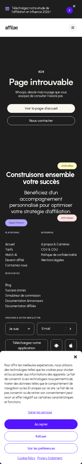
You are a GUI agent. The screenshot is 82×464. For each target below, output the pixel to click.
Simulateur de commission (23, 296)
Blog (8, 285)
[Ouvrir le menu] (73, 27)
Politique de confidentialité (59, 255)
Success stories (15, 290)
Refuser (41, 436)
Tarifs (9, 249)
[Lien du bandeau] (69, 10)
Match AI (11, 255)
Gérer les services (40, 412)
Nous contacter (41, 121)
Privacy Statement (50, 458)
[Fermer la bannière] (74, 7)
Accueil (10, 244)
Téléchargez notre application (26, 345)
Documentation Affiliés (20, 306)
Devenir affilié (14, 260)
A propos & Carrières (55, 244)
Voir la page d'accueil (41, 108)
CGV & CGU (49, 249)
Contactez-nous (16, 265)
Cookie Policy (26, 458)
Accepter (41, 424)
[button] (75, 356)
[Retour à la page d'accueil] (11, 28)
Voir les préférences (41, 448)
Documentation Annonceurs (24, 301)
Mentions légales (52, 260)
